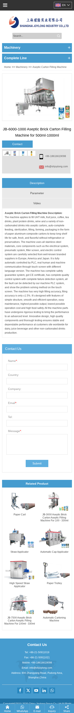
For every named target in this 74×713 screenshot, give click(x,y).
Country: (13, 375)
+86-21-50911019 (39, 652)
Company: (14, 389)
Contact (17, 144)
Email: (12, 403)
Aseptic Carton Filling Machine (49, 67)
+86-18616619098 (55, 156)
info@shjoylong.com (56, 166)
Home (7, 67)
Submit (37, 463)
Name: (13, 360)
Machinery (22, 67)
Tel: (10, 417)
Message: (15, 431)
